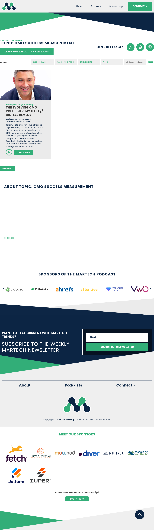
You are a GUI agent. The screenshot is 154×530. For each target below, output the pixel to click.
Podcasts (96, 6)
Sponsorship (116, 6)
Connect (138, 6)
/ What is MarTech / (85, 419)
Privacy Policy (103, 419)
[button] (3, 289)
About (79, 6)
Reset (150, 62)
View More (7, 169)
